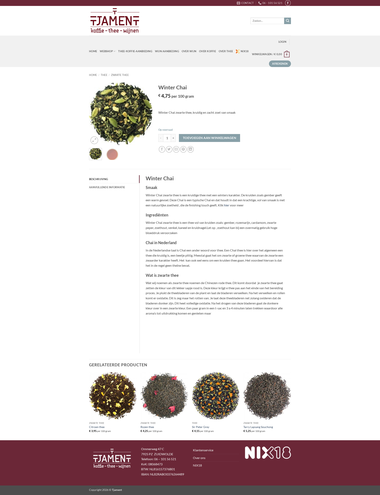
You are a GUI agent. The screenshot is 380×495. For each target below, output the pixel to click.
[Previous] (95, 113)
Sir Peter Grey (200, 427)
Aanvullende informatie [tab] (107, 187)
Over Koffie (207, 51)
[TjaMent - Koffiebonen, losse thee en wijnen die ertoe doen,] (115, 21)
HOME (93, 51)
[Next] (146, 113)
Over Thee (226, 51)
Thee (104, 75)
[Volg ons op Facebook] (288, 3)
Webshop (106, 51)
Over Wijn (189, 51)
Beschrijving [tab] (98, 179)
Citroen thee (96, 427)
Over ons (199, 458)
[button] (282, 42)
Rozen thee (147, 427)
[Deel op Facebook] (162, 149)
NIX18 (245, 51)
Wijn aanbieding (167, 51)
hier (226, 205)
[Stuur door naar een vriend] (176, 149)
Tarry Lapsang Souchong (258, 427)
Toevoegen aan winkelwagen (209, 138)
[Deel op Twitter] (169, 149)
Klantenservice (203, 450)
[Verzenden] (287, 21)
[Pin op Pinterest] (183, 149)
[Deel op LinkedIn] (190, 149)
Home (93, 75)
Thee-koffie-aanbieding (135, 51)
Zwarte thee (120, 75)
